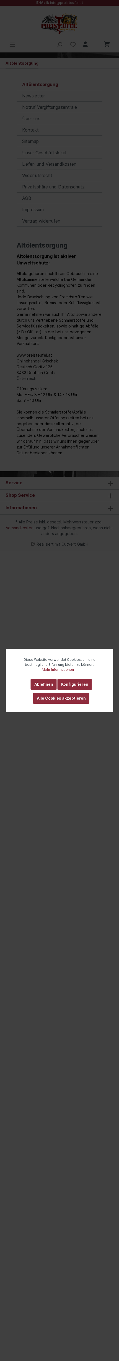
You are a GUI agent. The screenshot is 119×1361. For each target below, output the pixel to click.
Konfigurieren (74, 684)
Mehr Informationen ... (59, 669)
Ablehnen (43, 684)
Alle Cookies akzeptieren (61, 698)
